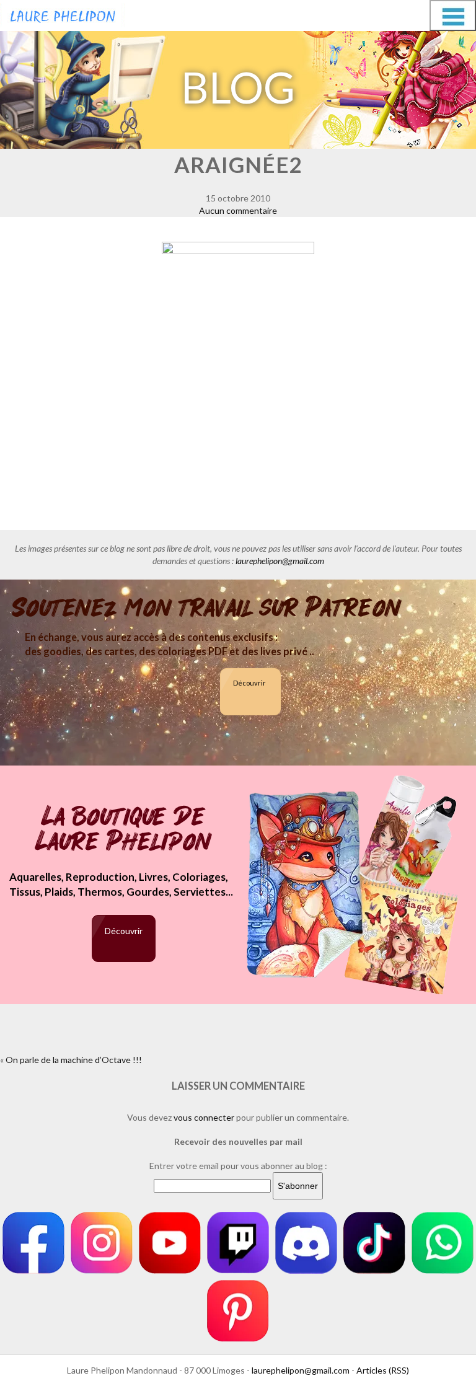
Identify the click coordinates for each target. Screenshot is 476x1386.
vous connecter (204, 1117)
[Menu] (453, 15)
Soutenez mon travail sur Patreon (206, 608)
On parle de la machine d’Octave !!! (74, 1059)
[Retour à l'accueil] (62, 13)
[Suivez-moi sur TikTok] (374, 1243)
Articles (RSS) (382, 1370)
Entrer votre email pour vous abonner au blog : (238, 1165)
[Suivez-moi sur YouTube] (170, 1243)
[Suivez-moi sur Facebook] (33, 1243)
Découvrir (249, 683)
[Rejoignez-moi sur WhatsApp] (443, 1243)
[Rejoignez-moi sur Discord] (306, 1243)
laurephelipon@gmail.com (280, 560)
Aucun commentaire (238, 210)
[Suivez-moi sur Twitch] (238, 1243)
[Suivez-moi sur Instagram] (102, 1243)
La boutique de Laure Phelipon (123, 830)
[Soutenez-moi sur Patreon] (238, 1311)
